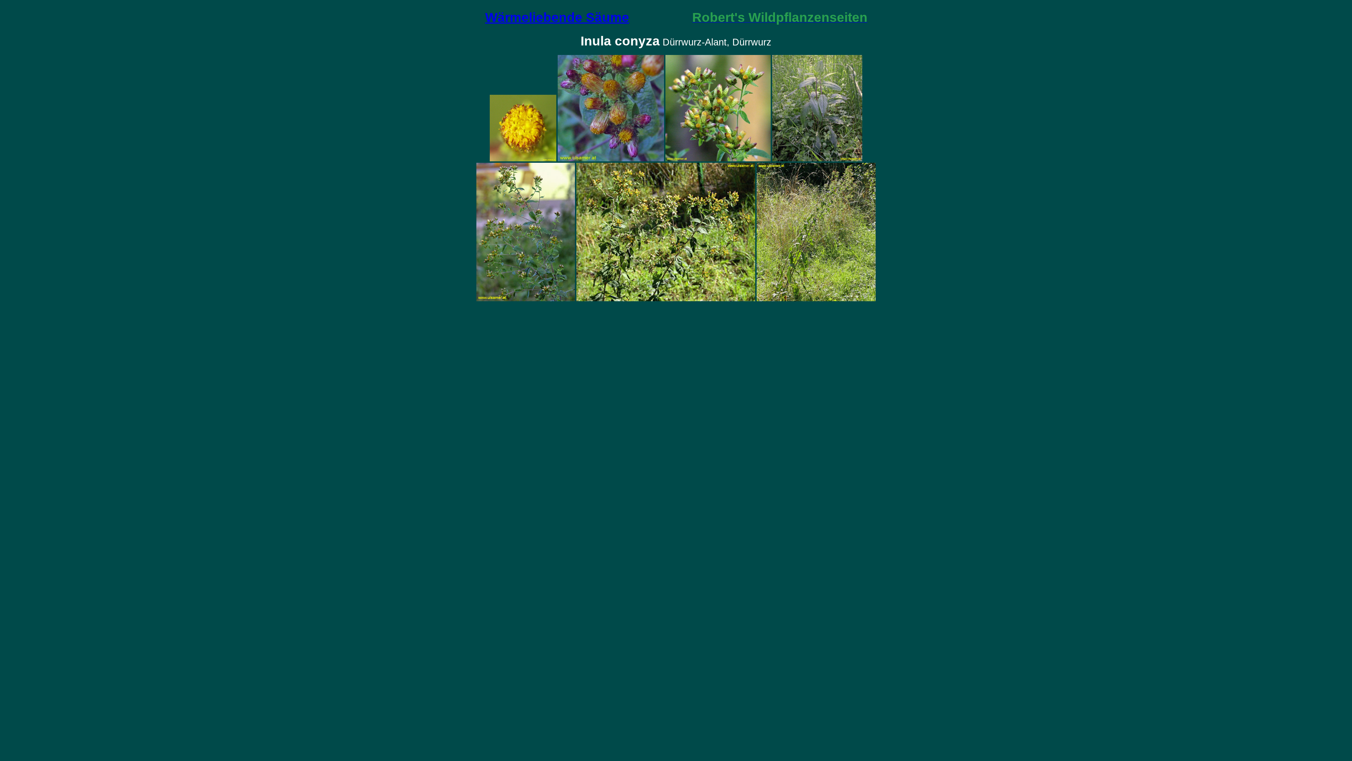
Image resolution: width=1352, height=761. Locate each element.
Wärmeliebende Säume (557, 17)
